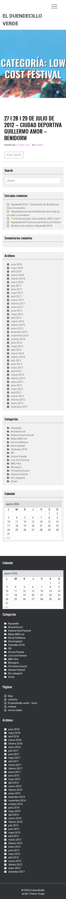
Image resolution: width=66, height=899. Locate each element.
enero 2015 (17, 328)
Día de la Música (19, 442)
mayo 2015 (17, 314)
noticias (12, 706)
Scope (41, 893)
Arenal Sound (18, 431)
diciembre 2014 (19, 332)
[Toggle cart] (61, 5)
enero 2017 (17, 307)
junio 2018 (16, 264)
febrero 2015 (18, 325)
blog (10, 696)
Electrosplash (18, 445)
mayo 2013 (17, 367)
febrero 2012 (18, 399)
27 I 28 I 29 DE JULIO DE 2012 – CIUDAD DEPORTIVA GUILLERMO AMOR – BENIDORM (33, 128)
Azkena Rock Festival (22, 435)
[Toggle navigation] (54, 6)
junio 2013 (16, 364)
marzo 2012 (17, 396)
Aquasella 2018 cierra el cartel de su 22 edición (36, 222)
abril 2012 (16, 392)
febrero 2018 (18, 278)
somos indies (15, 710)
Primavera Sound (20, 470)
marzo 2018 (17, 275)
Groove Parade (19, 456)
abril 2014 (16, 349)
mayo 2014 (17, 346)
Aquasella (16, 428)
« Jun (7, 537)
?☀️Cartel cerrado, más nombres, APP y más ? (36, 218)
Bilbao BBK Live (19, 438)
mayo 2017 (17, 293)
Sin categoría (18, 477)
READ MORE (13, 155)
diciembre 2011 (19, 406)
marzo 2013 (17, 374)
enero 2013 (17, 382)
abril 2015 (16, 317)
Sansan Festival (19, 474)
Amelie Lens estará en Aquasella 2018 (31, 225)
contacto (12, 699)
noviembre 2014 (19, 335)
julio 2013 (16, 360)
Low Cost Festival (20, 460)
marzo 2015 (17, 321)
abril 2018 (16, 271)
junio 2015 (16, 310)
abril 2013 (16, 371)
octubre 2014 (18, 339)
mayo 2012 (17, 389)
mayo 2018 (17, 268)
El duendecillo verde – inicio (22, 703)
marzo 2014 (17, 353)
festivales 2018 (19, 449)
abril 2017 (16, 296)
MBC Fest (16, 463)
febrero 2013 (18, 378)
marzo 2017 (17, 300)
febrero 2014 (18, 357)
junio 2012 (16, 385)
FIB (12, 453)
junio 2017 (16, 289)
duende (39, 145)
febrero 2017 (18, 303)
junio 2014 (16, 342)
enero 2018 (17, 282)
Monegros (16, 467)
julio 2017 (16, 285)
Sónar (14, 481)
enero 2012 (17, 403)
